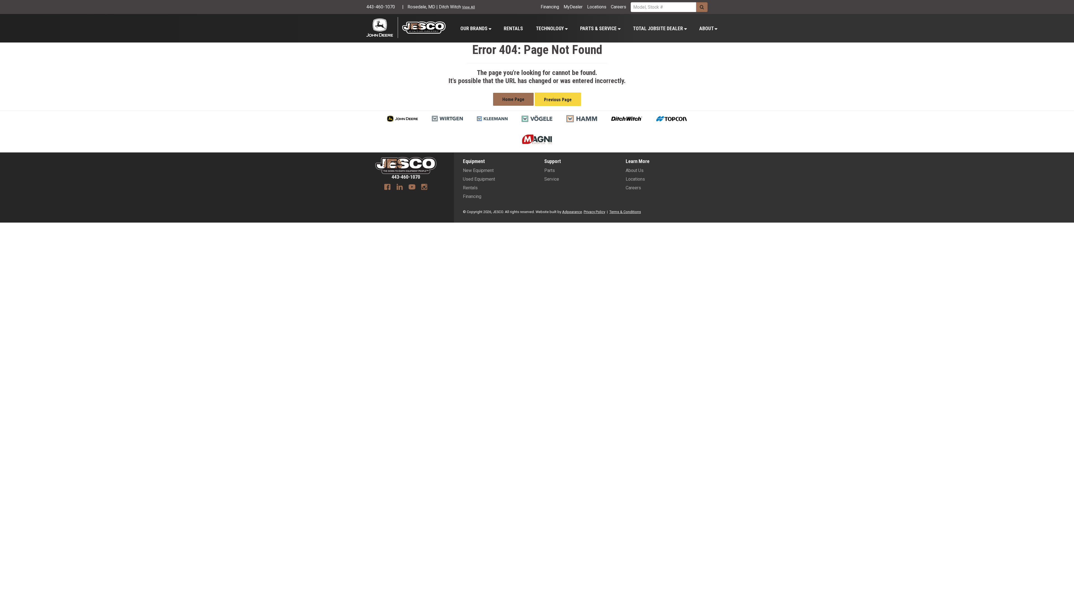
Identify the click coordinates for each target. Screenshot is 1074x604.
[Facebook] (387, 188)
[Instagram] (424, 188)
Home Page (513, 99)
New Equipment (478, 170)
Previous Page (558, 99)
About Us (635, 170)
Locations (596, 7)
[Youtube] (412, 188)
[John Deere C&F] (382, 27)
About (707, 28)
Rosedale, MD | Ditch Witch (434, 7)
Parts (549, 170)
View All (468, 7)
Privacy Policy (594, 212)
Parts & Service (599, 28)
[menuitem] (475, 28)
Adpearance (572, 212)
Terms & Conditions (625, 212)
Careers (618, 7)
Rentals (513, 28)
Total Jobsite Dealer (658, 28)
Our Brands (474, 28)
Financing (550, 7)
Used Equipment (479, 179)
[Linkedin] (399, 188)
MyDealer (573, 7)
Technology (550, 28)
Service (551, 179)
